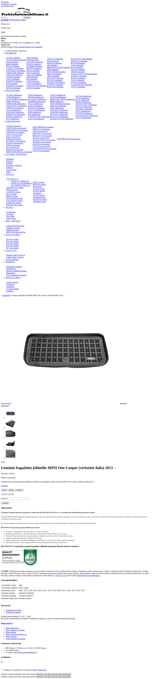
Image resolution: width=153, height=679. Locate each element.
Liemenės (9, 291)
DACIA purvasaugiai (14, 135)
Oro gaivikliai (11, 170)
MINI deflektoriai (56, 102)
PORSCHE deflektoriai (59, 112)
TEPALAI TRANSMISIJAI (22, 183)
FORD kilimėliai (32, 60)
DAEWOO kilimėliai (14, 81)
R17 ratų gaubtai (12, 248)
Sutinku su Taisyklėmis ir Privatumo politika (20, 670)
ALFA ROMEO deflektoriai (16, 99)
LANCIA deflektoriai (36, 119)
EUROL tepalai (39, 191)
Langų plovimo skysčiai (15, 226)
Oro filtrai (10, 214)
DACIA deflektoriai (13, 110)
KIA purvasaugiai (12, 147)
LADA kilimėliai (32, 81)
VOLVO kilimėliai (78, 87)
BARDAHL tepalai (13, 203)
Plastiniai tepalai (39, 197)
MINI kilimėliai (53, 70)
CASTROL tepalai (13, 192)
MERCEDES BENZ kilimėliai (58, 67)
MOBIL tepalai (12, 196)
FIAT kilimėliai (32, 58)
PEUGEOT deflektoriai (59, 110)
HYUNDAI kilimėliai (34, 62)
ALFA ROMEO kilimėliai (16, 60)
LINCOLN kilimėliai (55, 59)
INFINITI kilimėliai (33, 69)
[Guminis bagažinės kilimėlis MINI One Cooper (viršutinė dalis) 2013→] (10, 418)
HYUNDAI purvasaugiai (15, 141)
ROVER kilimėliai (78, 63)
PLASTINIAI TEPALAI (20, 186)
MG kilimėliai (52, 65)
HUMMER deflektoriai (37, 102)
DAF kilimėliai (11, 84)
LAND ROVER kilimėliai (36, 86)
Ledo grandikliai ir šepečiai (16, 275)
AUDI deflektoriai (13, 97)
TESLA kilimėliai (77, 80)
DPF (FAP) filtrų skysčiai (15, 232)
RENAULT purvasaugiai (42, 136)
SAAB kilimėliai (77, 65)
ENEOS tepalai (12, 190)
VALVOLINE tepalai (14, 201)
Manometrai (10, 273)
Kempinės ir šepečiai (14, 165)
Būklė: (3, 478)
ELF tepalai (37, 187)
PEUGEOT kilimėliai (55, 78)
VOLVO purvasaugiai (41, 151)
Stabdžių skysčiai (12, 230)
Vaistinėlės (10, 285)
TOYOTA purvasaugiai (42, 146)
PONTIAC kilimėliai (55, 85)
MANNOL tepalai (40, 200)
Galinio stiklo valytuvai (15, 257)
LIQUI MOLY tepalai (14, 198)
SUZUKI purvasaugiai (41, 144)
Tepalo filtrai (11, 212)
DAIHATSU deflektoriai (15, 114)
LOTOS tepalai (39, 195)
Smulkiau (4, 486)
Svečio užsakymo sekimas (15, 639)
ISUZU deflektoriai (35, 104)
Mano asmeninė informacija (16, 634)
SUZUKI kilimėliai (78, 78)
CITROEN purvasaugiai (15, 132)
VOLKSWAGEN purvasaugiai (44, 149)
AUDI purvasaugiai (13, 126)
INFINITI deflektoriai (36, 108)
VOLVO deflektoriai (83, 118)
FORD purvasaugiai (13, 139)
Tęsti (3, 462)
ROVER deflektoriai (83, 96)
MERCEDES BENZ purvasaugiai (19, 152)
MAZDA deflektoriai (58, 97)
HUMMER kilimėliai (34, 66)
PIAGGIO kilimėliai (54, 80)
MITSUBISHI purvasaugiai (43, 127)
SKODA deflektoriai (83, 103)
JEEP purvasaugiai (13, 145)
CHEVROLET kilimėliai (15, 71)
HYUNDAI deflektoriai (37, 99)
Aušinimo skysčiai (13, 228)
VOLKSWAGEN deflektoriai (87, 116)
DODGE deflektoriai (14, 117)
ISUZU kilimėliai (33, 71)
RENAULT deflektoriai (59, 117)
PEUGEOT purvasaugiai (42, 133)
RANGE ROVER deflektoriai (61, 119)
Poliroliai (9, 161)
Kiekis (3, 498)
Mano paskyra (7, 623)
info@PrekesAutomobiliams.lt (88, 575)
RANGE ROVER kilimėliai (81, 59)
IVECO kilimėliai (33, 73)
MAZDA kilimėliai (54, 63)
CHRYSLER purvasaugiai (16, 128)
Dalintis (11, 490)
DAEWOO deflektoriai (15, 112)
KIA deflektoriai (34, 114)
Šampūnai (10, 159)
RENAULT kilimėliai (79, 61)
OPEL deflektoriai (57, 108)
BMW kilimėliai (12, 64)
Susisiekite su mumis (9, 4)
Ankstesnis (5, 406)
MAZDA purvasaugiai (14, 150)
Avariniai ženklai (12, 289)
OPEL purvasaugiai (40, 131)
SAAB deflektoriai (83, 98)
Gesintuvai (10, 287)
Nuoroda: (5, 474)
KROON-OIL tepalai (14, 205)
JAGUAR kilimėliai (34, 75)
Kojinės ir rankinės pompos (16, 271)
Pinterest (19, 490)
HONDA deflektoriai (36, 97)
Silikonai (9, 168)
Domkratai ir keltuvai (14, 267)
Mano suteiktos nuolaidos (15, 630)
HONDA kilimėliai (33, 64)
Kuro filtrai (10, 216)
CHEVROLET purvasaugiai (17, 130)
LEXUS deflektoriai (57, 95)
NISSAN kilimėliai (54, 74)
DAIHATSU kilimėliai (14, 86)
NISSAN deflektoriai (58, 106)
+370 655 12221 (21, 6)
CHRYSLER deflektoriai (15, 104)
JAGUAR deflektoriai (36, 110)
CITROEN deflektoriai (15, 108)
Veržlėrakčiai (11, 269)
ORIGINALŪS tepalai (14, 188)
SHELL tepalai (38, 182)
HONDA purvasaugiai (14, 143)
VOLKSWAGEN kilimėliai (81, 85)
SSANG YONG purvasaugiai (44, 140)
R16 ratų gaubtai (12, 246)
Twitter (4, 490)
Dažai (8, 172)
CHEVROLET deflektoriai (16, 106)
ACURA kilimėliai (13, 58)
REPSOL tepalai (39, 184)
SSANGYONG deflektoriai (86, 105)
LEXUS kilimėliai (33, 88)
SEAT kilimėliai (77, 67)
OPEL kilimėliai (53, 76)
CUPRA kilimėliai (13, 77)
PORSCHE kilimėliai (55, 87)
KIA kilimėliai (31, 79)
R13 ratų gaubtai (12, 239)
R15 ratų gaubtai (12, 244)
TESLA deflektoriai (83, 111)
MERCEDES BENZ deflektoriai (62, 99)
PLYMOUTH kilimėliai (56, 83)
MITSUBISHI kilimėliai (56, 72)
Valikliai (9, 163)
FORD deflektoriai (35, 95)
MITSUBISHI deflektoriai (60, 104)
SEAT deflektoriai (82, 100)
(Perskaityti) (42, 670)
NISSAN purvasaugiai (41, 129)
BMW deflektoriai (13, 102)
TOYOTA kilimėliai (78, 83)
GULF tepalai (11, 194)
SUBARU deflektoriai (84, 109)
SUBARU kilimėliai (78, 76)
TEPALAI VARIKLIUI (20, 181)
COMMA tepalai (39, 202)
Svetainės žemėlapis (13, 612)
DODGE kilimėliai (13, 88)
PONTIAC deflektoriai (59, 114)
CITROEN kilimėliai (14, 75)
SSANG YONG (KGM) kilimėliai (84, 74)
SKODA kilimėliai (78, 70)
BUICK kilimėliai (13, 66)
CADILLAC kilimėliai (14, 69)
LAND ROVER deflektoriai (39, 117)
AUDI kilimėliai (12, 62)
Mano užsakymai (12, 628)
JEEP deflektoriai (34, 112)
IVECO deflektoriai (35, 106)
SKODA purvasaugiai (41, 138)
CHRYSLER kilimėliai (15, 73)
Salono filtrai (11, 219)
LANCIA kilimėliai (33, 84)
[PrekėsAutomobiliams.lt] (25, 15)
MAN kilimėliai (53, 61)
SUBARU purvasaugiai (42, 142)
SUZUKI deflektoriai (84, 107)
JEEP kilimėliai (32, 77)
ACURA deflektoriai (14, 95)
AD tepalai (37, 193)
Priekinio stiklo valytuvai (15, 255)
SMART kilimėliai (78, 72)
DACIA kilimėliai (13, 79)
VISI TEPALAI (12, 179)
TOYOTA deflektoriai (84, 113)
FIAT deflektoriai (12, 119)
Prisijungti (5, 2)
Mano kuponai (11, 637)
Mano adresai (11, 632)
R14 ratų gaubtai (12, 241)
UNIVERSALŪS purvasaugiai (68, 139)
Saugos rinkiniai (12, 282)
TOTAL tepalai (39, 189)
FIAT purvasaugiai (13, 137)
